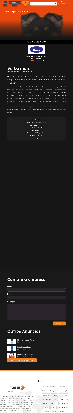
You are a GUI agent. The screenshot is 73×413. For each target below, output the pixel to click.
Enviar (58, 323)
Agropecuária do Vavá (36, 56)
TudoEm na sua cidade (16, 4)
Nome (10, 286)
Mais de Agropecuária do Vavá (21, 360)
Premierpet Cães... (24, 347)
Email (9, 294)
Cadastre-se (61, 5)
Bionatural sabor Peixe (25, 340)
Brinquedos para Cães (25, 354)
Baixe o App (26, 4)
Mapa (4, 5)
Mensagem (11, 302)
